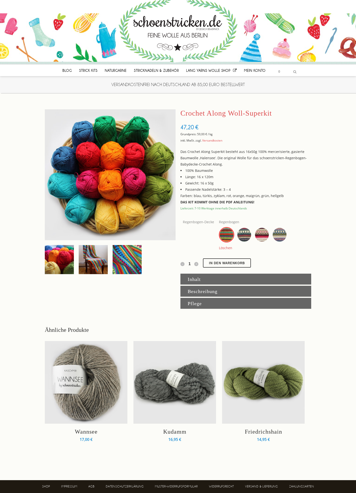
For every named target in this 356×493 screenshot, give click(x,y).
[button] (226, 234)
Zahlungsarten (301, 486)
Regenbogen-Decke (198, 222)
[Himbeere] (262, 235)
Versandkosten (212, 140)
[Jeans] (244, 235)
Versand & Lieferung (261, 486)
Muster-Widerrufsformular (176, 486)
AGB (91, 486)
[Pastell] (279, 235)
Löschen (225, 248)
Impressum (69, 486)
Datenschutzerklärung (125, 486)
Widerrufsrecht (221, 486)
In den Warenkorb (227, 263)
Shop (46, 486)
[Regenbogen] (226, 235)
